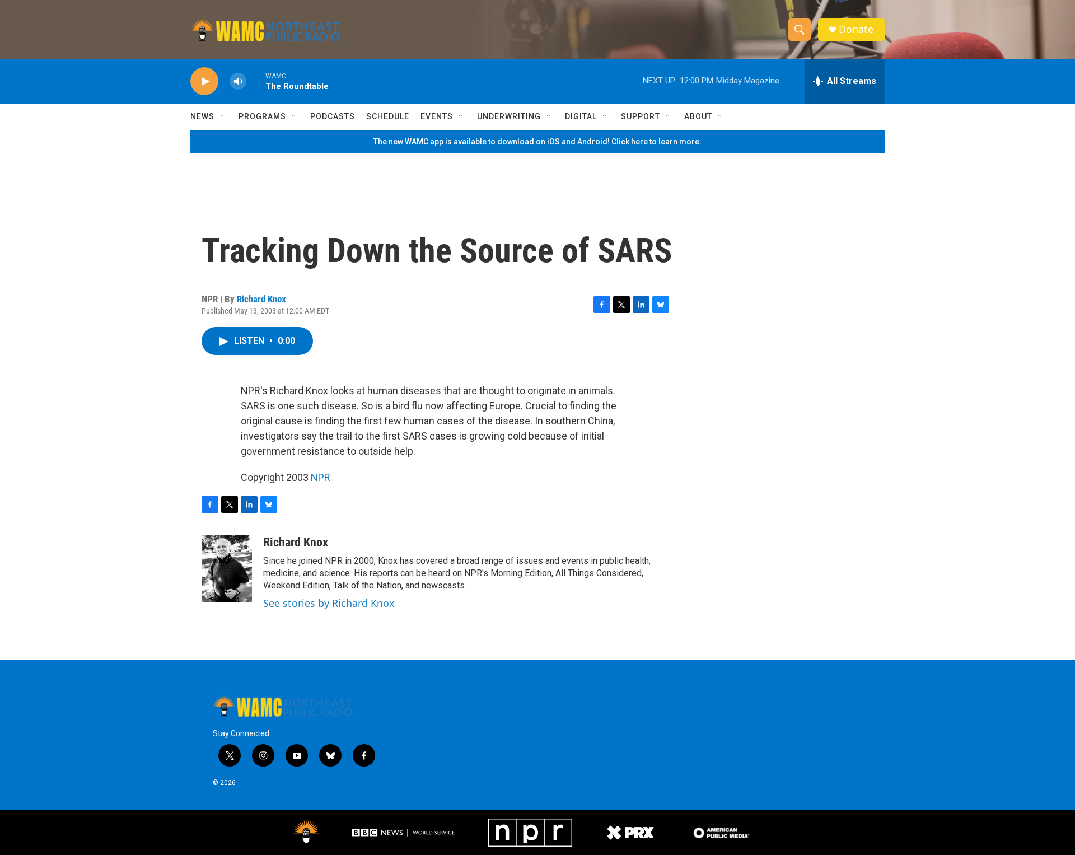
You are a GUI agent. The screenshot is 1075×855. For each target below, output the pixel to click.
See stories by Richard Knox (329, 603)
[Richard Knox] (227, 568)
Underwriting (509, 116)
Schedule (387, 116)
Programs (262, 116)
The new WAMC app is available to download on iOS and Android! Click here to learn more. (537, 141)
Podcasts (332, 116)
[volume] (237, 81)
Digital (581, 116)
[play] (204, 81)
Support (640, 116)
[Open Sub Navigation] (222, 116)
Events (436, 116)
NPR (320, 477)
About (698, 116)
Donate (856, 29)
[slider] (256, 81)
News (202, 116)
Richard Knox (261, 299)
